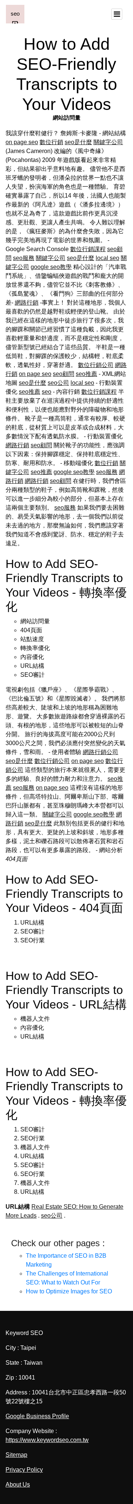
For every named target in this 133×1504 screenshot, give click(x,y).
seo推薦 (86, 374)
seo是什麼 (78, 142)
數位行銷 (51, 142)
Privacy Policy (24, 1469)
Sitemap (16, 1455)
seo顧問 (63, 374)
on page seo (22, 142)
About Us (18, 1484)
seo (46, 392)
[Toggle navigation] (116, 14)
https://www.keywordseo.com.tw (47, 1440)
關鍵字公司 (108, 142)
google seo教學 (51, 267)
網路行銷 (26, 302)
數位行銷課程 (88, 249)
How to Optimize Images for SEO (69, 1291)
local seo (107, 258)
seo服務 (23, 258)
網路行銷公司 (100, 752)
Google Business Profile (37, 1416)
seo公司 (58, 383)
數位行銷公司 (95, 365)
